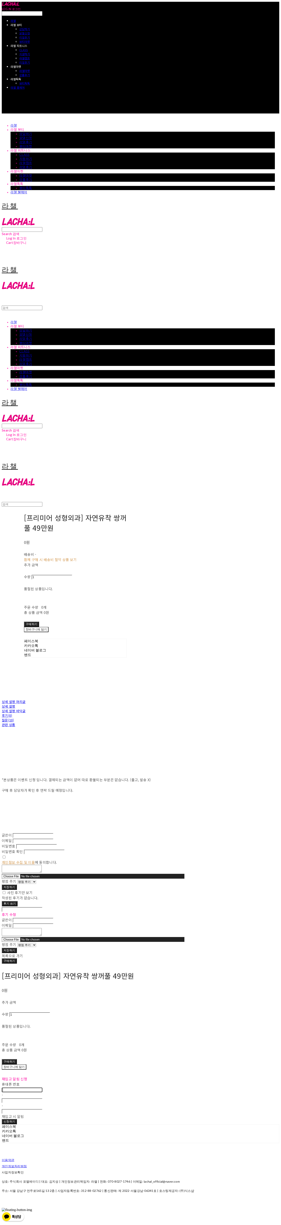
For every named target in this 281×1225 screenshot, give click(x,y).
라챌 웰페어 (18, 87)
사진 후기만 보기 (19, 892)
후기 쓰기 (10, 903)
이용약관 (8, 1160)
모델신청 (24, 33)
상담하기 (24, 29)
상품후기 (24, 75)
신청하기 (9, 1121)
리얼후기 (24, 37)
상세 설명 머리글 (14, 701)
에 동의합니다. (29, 862)
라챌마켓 (24, 71)
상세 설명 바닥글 (14, 711)
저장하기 (9, 887)
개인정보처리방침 (14, 1166)
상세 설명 (8, 706)
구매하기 (9, 960)
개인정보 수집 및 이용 (18, 862)
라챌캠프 (24, 58)
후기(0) (7, 715)
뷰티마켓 (24, 42)
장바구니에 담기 (14, 1067)
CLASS (23, 50)
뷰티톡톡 (24, 83)
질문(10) (8, 720)
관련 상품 (8, 724)
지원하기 (24, 54)
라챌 (13, 21)
